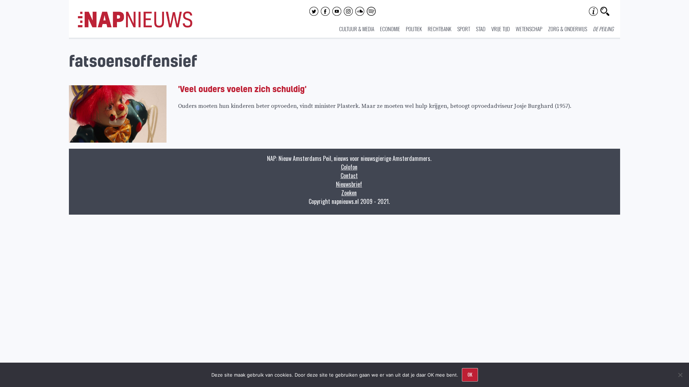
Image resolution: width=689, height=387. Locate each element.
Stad (481, 29)
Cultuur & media (356, 29)
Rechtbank (439, 29)
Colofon (349, 167)
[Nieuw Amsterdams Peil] (135, 25)
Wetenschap (529, 29)
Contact (349, 175)
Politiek (414, 29)
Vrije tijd (500, 29)
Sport (463, 29)
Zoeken (349, 192)
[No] (680, 374)
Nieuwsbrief (349, 184)
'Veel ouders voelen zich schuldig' (242, 88)
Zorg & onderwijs (567, 29)
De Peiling (603, 29)
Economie (390, 29)
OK (470, 374)
